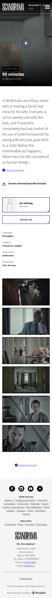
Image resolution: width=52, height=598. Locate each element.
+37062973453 (29, 562)
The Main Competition (25, 500)
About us (9, 500)
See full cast (26, 219)
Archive (26, 514)
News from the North (10, 69)
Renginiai (35, 503)
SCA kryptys (23, 503)
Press (30, 510)
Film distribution (34, 507)
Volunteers (40, 510)
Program (30, 524)
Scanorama (10, 524)
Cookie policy (25, 578)
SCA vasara (42, 524)
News (20, 524)
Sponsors (21, 510)
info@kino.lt (29, 565)
